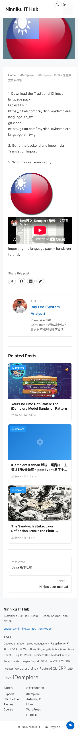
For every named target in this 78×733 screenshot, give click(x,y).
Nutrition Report (41, 628)
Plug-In (18, 654)
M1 (20, 649)
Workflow (29, 649)
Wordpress (22, 668)
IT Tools (31, 714)
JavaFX (52, 661)
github (50, 649)
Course (8, 709)
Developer (10, 643)
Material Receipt (60, 655)
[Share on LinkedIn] (31, 281)
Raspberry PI (60, 643)
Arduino (64, 661)
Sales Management (38, 643)
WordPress (33, 709)
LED (70, 668)
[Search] (57, 4)
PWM (43, 661)
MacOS (28, 654)
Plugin (41, 649)
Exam (70, 649)
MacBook (60, 649)
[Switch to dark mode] (64, 4)
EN (70, 725)
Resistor (8, 668)
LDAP (13, 649)
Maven (21, 643)
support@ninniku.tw (17, 628)
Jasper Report (30, 661)
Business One (42, 654)
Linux (34, 668)
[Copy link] (40, 281)
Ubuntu (8, 654)
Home (12, 75)
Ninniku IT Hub (21, 9)
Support (9, 694)
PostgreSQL (48, 668)
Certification (12, 699)
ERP (62, 668)
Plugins (8, 704)
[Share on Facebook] (21, 281)
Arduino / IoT (34, 699)
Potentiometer (12, 661)
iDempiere (27, 75)
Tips (6, 649)
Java (8, 678)
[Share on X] (12, 281)
